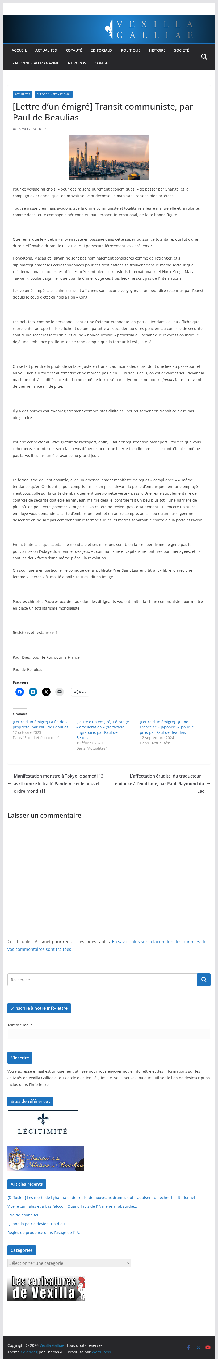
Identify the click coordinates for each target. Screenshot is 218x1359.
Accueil (19, 50)
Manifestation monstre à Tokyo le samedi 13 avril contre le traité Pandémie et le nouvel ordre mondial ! (58, 783)
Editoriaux (101, 50)
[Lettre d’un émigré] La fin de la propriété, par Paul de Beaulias (41, 724)
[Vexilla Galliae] (109, 19)
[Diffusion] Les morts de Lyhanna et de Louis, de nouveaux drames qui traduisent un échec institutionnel (101, 1197)
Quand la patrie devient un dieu (36, 1223)
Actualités (46, 50)
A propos (77, 63)
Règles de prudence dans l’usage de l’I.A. (43, 1232)
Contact (103, 63)
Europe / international (54, 94)
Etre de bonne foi (22, 1215)
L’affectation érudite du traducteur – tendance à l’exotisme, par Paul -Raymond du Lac (158, 783)
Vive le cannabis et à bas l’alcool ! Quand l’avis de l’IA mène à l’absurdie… (72, 1206)
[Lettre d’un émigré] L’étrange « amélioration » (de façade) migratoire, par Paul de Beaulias (102, 729)
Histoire (157, 50)
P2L (45, 129)
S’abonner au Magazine (35, 63)
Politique (130, 50)
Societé (181, 50)
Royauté (73, 50)
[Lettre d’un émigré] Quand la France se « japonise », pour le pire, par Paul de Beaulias (167, 727)
